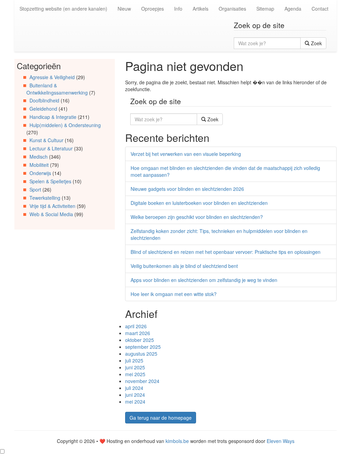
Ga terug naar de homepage (161, 417)
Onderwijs (40, 173)
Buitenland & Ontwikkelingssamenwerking (57, 89)
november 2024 (142, 381)
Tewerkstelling (44, 197)
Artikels (200, 8)
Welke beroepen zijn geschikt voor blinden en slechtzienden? (197, 216)
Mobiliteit (39, 164)
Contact (320, 8)
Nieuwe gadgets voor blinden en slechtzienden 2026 (187, 188)
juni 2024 (135, 394)
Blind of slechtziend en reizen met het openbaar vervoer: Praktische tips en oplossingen (225, 251)
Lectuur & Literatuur (51, 148)
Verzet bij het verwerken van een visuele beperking (186, 153)
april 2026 (136, 326)
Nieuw (124, 8)
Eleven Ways (280, 441)
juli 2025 (134, 360)
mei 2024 (135, 401)
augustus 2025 (141, 353)
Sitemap (265, 8)
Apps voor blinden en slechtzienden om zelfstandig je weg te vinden (204, 279)
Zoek (316, 43)
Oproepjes (152, 8)
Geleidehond (43, 108)
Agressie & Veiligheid (52, 77)
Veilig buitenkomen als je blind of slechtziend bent (184, 265)
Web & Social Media (51, 214)
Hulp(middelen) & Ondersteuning (65, 125)
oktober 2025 (139, 339)
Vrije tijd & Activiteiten (52, 205)
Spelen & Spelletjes (50, 181)
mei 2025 (135, 374)
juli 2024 (134, 387)
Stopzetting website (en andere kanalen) (63, 8)
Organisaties (232, 8)
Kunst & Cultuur (46, 140)
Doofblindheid (44, 100)
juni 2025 (135, 367)
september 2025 (143, 346)
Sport (35, 189)
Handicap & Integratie (52, 116)
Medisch (38, 156)
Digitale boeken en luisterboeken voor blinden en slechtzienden (199, 202)
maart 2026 (137, 333)
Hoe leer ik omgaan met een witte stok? (174, 294)
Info (178, 8)
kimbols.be (177, 441)
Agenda (293, 8)
